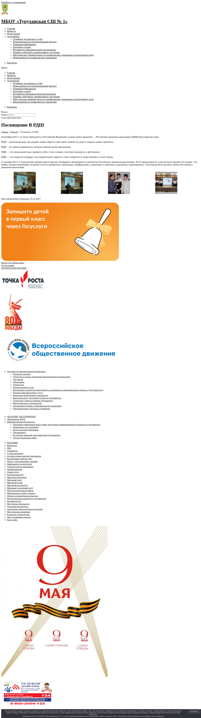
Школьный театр (14, 480)
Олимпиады (12, 451)
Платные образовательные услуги (28, 393)
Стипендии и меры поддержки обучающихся (33, 401)
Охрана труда (13, 472)
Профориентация (14, 469)
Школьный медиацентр (17, 485)
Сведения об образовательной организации (26, 371)
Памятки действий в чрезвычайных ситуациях (36, 52)
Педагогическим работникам (26, 430)
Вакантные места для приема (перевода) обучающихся (37, 398)
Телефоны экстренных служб (27, 39)
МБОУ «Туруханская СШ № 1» (34, 21)
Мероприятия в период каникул (21, 493)
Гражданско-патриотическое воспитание (25, 509)
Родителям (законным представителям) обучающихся (36, 435)
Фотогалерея (13, 34)
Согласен (194, 711)
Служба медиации (15, 453)
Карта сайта (12, 520)
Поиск (4, 115)
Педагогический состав (23, 387)
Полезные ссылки (22, 47)
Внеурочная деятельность (18, 504)
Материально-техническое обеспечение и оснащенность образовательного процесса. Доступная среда (58, 390)
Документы (18, 379)
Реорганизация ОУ (15, 475)
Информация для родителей (19, 464)
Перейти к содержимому (13, 2)
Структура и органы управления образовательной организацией (41, 377)
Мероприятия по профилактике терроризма (35, 57)
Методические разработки (18, 512)
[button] (100, 68)
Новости (11, 31)
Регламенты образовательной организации (34, 50)
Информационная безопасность (21, 422)
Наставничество (14, 501)
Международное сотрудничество (27, 403)
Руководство (18, 385)
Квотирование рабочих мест (19, 459)
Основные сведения (21, 374)
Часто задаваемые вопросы (19, 517)
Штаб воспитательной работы (20, 491)
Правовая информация (24, 44)
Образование (18, 382)
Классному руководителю (18, 514)
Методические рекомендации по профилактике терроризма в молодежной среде (53, 55)
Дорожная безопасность (17, 507)
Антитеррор (13, 36)
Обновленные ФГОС (16, 419)
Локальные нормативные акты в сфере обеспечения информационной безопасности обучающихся (56, 425)
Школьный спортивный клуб (20, 488)
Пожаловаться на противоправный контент (35, 42)
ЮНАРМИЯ (12, 443)
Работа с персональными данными (22, 461)
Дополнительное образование (20, 467)
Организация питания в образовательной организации (37, 406)
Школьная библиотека (17, 477)
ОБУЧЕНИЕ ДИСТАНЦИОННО (21, 417)
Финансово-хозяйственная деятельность (30, 395)
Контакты (12, 62)
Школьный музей (15, 483)
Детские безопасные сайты (25, 438)
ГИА (9, 448)
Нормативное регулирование (26, 427)
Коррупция (12, 445)
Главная (11, 28)
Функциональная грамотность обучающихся (26, 499)
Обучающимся (19, 432)
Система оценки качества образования (24, 456)
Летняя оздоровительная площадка (22, 496)
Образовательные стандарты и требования (31, 409)
